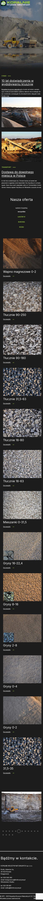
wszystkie (21, 211)
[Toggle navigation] (39, 3)
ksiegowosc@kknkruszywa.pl (15, 880)
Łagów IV (21, 217)
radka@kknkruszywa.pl (13, 888)
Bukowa (21, 222)
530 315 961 (7, 886)
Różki (21, 227)
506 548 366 (7, 877)
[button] (3, 831)
